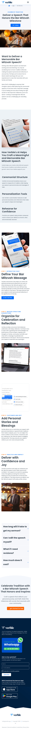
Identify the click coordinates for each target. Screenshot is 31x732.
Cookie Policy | (20, 727)
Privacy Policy (26, 727)
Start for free (7, 298)
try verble (15, 25)
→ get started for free (15, 608)
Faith (13, 5)
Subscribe (6, 674)
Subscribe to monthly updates (11, 671)
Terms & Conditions (11, 727)
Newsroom (4, 727)
